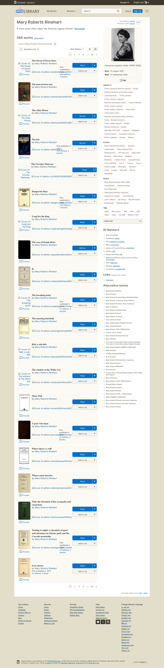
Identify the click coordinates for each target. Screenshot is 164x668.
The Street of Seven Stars (44, 60)
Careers (21, 615)
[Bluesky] (98, 622)
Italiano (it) (125, 629)
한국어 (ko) (125, 632)
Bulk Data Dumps (76, 612)
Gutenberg (109, 280)
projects (48, 663)
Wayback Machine (68, 663)
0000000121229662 (117, 242)
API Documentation (77, 610)
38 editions (64, 437)
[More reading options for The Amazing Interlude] (95, 329)
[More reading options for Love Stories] (95, 571)
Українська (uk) (127, 645)
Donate (124, 2)
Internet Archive (54, 661)
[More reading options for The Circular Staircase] (95, 175)
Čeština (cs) (126, 610)
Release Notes (101, 618)
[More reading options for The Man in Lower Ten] (95, 95)
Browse (70, 11)
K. (33, 268)
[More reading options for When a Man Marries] (95, 486)
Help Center (100, 607)
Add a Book (100, 615)
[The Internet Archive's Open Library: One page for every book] (27, 11)
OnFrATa (132, 21)
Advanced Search (51, 621)
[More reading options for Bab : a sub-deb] (95, 355)
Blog (20, 618)
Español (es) (126, 618)
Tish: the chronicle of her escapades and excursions (51, 503)
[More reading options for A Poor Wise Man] (95, 433)
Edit (138, 22)
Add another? (39, 38)
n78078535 (130, 248)
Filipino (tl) (125, 651)
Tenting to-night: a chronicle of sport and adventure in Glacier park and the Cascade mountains (50, 533)
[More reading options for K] (95, 280)
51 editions (64, 309)
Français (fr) (126, 621)
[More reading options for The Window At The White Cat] (95, 381)
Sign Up (137, 11)
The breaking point (41, 295)
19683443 (113, 263)
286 (113, 251)
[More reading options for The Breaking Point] (95, 305)
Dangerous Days (40, 191)
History (132, 23)
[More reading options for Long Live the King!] (95, 227)
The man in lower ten (42, 84)
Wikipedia (79, 28)
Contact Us (100, 610)
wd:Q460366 (120, 269)
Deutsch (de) (126, 612)
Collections (48, 618)
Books (46, 610)
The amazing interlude (43, 318)
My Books (52, 11)
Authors (47, 612)
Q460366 (116, 266)
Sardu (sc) (125, 640)
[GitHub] (108, 622)
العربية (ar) (125, 607)
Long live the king (40, 216)
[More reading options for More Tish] (95, 407)
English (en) (126, 615)
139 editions (65, 205)
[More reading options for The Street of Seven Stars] (95, 70)
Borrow (82, 116)
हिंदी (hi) (124, 623)
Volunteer (21, 610)
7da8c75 (143, 662)
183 (121, 254)
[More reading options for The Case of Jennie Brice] (95, 253)
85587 (117, 238)
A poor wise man (40, 423)
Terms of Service (24, 621)
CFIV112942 (110, 259)
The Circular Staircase (42, 164)
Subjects (47, 615)
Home (46, 607)
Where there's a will (42, 448)
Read (82, 65)
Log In (128, 11)
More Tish (37, 396)
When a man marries (42, 475)
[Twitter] (103, 622)
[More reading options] (94, 65)
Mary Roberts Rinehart (46, 63)
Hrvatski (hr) (126, 626)
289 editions (65, 74)
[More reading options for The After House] (95, 121)
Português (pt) (127, 634)
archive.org (80, 663)
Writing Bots (74, 615)
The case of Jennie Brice (43, 242)
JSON (145, 593)
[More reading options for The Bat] (95, 148)
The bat (35, 139)
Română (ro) (126, 637)
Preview (26, 74)
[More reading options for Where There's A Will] (95, 460)
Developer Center (76, 607)
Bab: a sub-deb (39, 344)
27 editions (64, 550)
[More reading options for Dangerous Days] (95, 201)
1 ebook (45, 573)
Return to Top (49, 623)
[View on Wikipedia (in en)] (121, 81)
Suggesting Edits (102, 612)
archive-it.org (94, 663)
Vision (20, 607)
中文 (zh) (125, 648)
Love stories (37, 565)
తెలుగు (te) (125, 642)
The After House (40, 110)
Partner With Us (24, 612)
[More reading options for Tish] (95, 514)
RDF (140, 593)
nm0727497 (114, 245)
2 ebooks (64, 77)
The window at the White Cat (46, 369)
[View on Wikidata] (124, 81)
